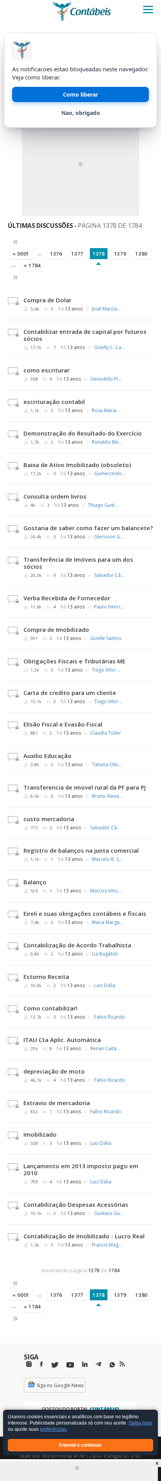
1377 (77, 253)
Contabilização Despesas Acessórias (75, 1204)
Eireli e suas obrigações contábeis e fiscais (84, 913)
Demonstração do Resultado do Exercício (82, 433)
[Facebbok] (41, 1364)
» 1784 (32, 265)
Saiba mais (140, 1423)
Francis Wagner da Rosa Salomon (107, 1245)
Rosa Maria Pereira (107, 410)
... (40, 253)
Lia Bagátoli (105, 954)
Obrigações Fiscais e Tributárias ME (74, 661)
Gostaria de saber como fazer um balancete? (88, 528)
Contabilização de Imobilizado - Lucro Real (84, 1236)
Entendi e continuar (80, 1445)
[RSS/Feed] (122, 1364)
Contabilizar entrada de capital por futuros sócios (85, 335)
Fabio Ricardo (109, 1017)
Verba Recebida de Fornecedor (66, 598)
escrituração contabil (54, 402)
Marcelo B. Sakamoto (107, 859)
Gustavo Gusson (109, 1213)
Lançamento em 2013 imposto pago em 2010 (80, 1169)
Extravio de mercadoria (56, 1103)
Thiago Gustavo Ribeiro (103, 505)
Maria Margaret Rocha (107, 922)
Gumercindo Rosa (109, 473)
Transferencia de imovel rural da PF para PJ (84, 787)
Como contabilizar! (50, 1008)
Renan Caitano (106, 1048)
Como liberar (80, 94)
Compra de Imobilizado (56, 629)
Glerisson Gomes (109, 537)
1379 (120, 253)
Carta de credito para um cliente (69, 692)
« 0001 (21, 253)
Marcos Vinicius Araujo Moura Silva (106, 891)
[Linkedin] (85, 1364)
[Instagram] (29, 1364)
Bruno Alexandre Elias (107, 796)
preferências (53, 1429)
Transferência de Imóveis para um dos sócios (78, 562)
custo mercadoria (48, 819)
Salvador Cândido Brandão (109, 575)
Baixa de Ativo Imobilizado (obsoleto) (77, 465)
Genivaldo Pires (106, 379)
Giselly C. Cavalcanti (109, 347)
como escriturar (46, 370)
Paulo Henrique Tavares (109, 607)
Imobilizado (40, 1134)
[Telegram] (98, 1365)
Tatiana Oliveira (107, 764)
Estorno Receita (46, 976)
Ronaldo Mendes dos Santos (107, 442)
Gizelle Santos (105, 638)
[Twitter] (55, 1365)
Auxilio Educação (47, 756)
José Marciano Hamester (107, 309)
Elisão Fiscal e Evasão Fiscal (62, 724)
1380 (141, 253)
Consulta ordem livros (54, 496)
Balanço (35, 882)
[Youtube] (70, 1365)
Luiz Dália (104, 985)
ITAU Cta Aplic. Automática (62, 1040)
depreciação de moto (54, 1071)
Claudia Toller (105, 733)
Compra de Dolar (47, 300)
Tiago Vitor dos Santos (107, 670)
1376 (56, 253)
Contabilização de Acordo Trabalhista (77, 945)
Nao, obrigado (80, 112)
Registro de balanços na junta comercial (81, 850)
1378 (99, 253)
